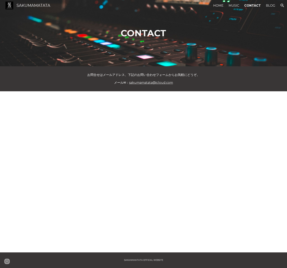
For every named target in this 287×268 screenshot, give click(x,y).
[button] (282, 5)
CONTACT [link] (252, 5)
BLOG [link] (270, 5)
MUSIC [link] (234, 5)
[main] (143, 33)
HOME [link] (218, 5)
